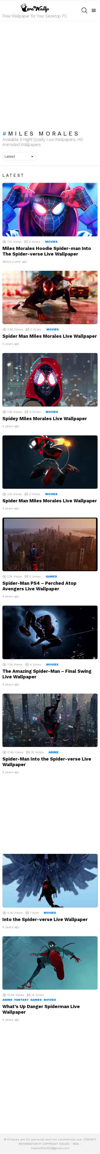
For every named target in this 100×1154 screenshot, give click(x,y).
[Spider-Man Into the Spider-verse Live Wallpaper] (50, 720)
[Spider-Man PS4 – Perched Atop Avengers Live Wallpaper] (50, 544)
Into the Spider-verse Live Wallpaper (45, 919)
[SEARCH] (84, 10)
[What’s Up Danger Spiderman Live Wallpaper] (50, 963)
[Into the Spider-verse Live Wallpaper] (50, 880)
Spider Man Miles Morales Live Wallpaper (49, 336)
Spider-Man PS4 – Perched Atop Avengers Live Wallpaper (39, 586)
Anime (53, 752)
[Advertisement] (50, 73)
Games (51, 576)
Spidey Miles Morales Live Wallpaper (44, 418)
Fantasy (21, 1000)
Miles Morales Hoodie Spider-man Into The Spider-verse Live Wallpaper (46, 251)
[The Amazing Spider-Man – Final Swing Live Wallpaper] (50, 632)
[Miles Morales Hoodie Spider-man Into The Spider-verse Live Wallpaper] (50, 209)
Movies (51, 241)
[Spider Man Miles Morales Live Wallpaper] (50, 297)
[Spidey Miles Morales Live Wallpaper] (50, 380)
